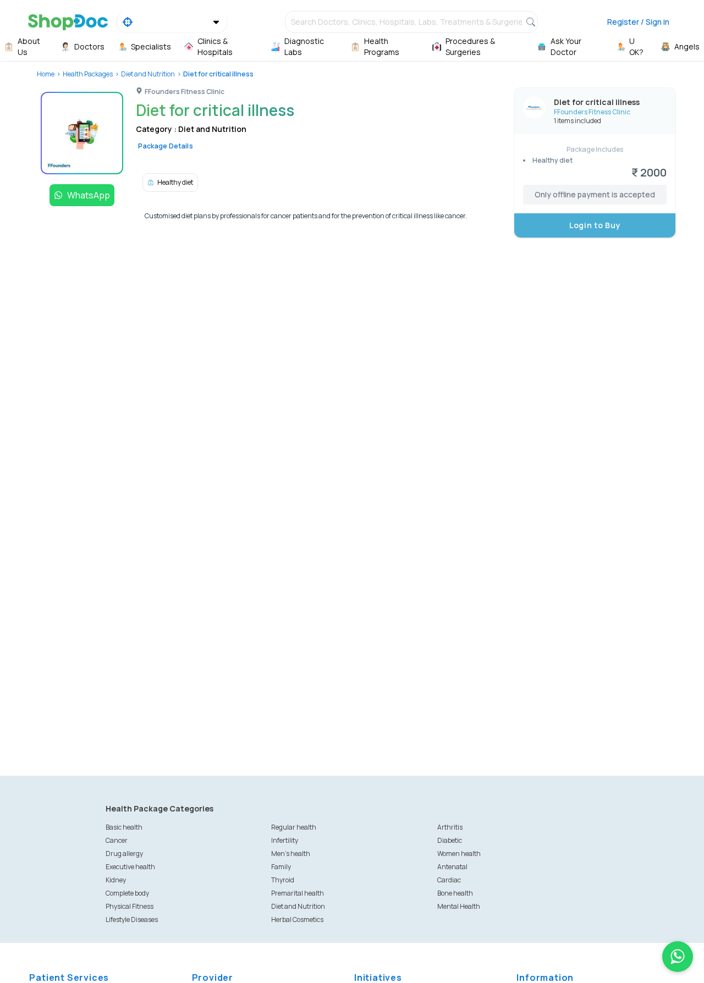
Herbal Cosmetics (297, 919)
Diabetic (449, 840)
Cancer (117, 840)
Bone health (455, 893)
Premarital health (297, 893)
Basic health (124, 827)
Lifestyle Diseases (132, 919)
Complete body (127, 893)
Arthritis (450, 827)
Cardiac (449, 880)
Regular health (293, 827)
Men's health (290, 853)
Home (45, 74)
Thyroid (282, 880)
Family (281, 866)
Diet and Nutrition (148, 74)
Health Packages (88, 74)
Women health (459, 853)
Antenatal (452, 866)
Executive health (130, 866)
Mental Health (458, 906)
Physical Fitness (129, 906)
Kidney (116, 880)
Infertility (284, 840)
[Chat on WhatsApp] (677, 956)
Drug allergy (124, 853)
